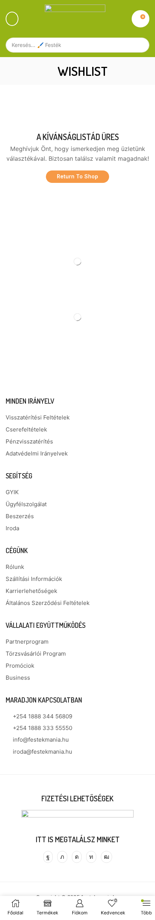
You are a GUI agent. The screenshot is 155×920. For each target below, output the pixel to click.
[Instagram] (77, 857)
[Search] (140, 45)
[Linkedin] (91, 857)
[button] (12, 19)
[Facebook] (48, 857)
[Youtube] (106, 857)
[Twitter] (62, 857)
